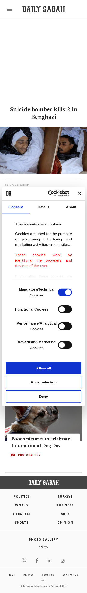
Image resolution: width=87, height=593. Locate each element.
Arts (65, 514)
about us (48, 574)
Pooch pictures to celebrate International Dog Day (40, 442)
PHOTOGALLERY (29, 455)
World (21, 505)
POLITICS (22, 496)
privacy (28, 574)
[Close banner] (79, 193)
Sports (22, 523)
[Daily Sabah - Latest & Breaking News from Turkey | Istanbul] (43, 9)
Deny (43, 396)
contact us (70, 574)
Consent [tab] (15, 207)
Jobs (12, 574)
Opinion (65, 523)
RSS (43, 580)
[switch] (65, 309)
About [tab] (71, 207)
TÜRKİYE (65, 496)
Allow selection (44, 382)
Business (65, 505)
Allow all (43, 368)
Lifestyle (22, 514)
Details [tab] (44, 207)
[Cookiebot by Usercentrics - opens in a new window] (51, 193)
